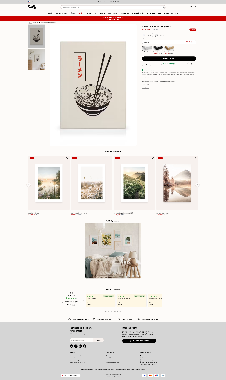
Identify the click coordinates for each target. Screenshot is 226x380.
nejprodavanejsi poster (77, 358)
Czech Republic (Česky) (70, 375)
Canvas (36, 22)
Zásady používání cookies (102, 369)
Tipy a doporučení (75, 356)
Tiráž (112, 369)
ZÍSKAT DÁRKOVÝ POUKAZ (141, 340)
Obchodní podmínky (87, 369)
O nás (107, 356)
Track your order (145, 356)
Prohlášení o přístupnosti (113, 362)
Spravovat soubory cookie (148, 364)
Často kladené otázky (146, 360)
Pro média (109, 358)
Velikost (144, 39)
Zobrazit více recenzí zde (113, 311)
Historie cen (145, 88)
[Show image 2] (36, 59)
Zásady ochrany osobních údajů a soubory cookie (130, 369)
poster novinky (74, 360)
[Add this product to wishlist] (191, 64)
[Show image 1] (36, 36)
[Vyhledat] (164, 7)
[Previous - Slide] (140, 50)
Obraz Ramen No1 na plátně (48, 22)
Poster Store (117, 374)
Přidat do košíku (169, 58)
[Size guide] (146, 64)
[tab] (191, 7)
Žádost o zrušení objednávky (148, 362)
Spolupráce (109, 360)
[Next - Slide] (197, 50)
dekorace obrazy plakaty (77, 362)
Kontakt (142, 358)
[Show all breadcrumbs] (30, 23)
